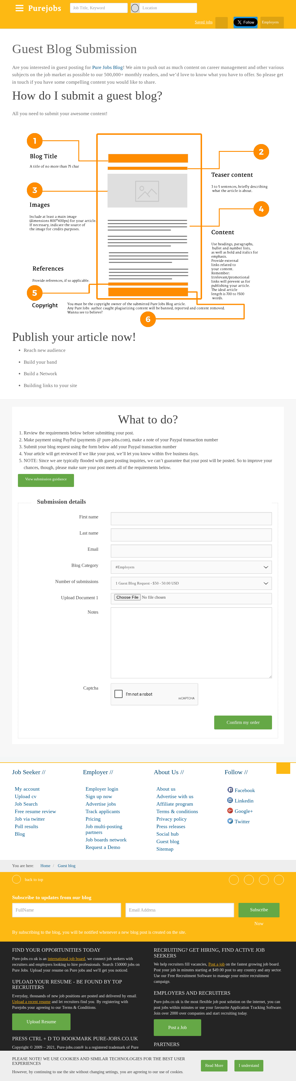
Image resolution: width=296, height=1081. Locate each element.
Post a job (216, 964)
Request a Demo (103, 847)
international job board (66, 959)
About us (165, 789)
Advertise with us (174, 796)
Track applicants (103, 811)
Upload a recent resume (31, 1002)
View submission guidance (46, 479)
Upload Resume (41, 1021)
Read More (214, 1065)
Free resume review (35, 811)
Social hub (167, 834)
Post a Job (177, 1027)
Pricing (93, 819)
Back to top (33, 880)
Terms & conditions (177, 811)
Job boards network (106, 840)
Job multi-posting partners (104, 829)
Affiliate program (174, 804)
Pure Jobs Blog (107, 67)
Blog (20, 834)
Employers (271, 22)
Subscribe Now (259, 912)
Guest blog (167, 841)
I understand (249, 1065)
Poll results (26, 826)
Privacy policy (171, 819)
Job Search (26, 804)
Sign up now (99, 796)
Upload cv (25, 796)
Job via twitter (30, 819)
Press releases (170, 826)
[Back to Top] (283, 768)
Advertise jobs (101, 804)
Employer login (102, 789)
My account (27, 789)
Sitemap (164, 849)
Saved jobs (203, 22)
